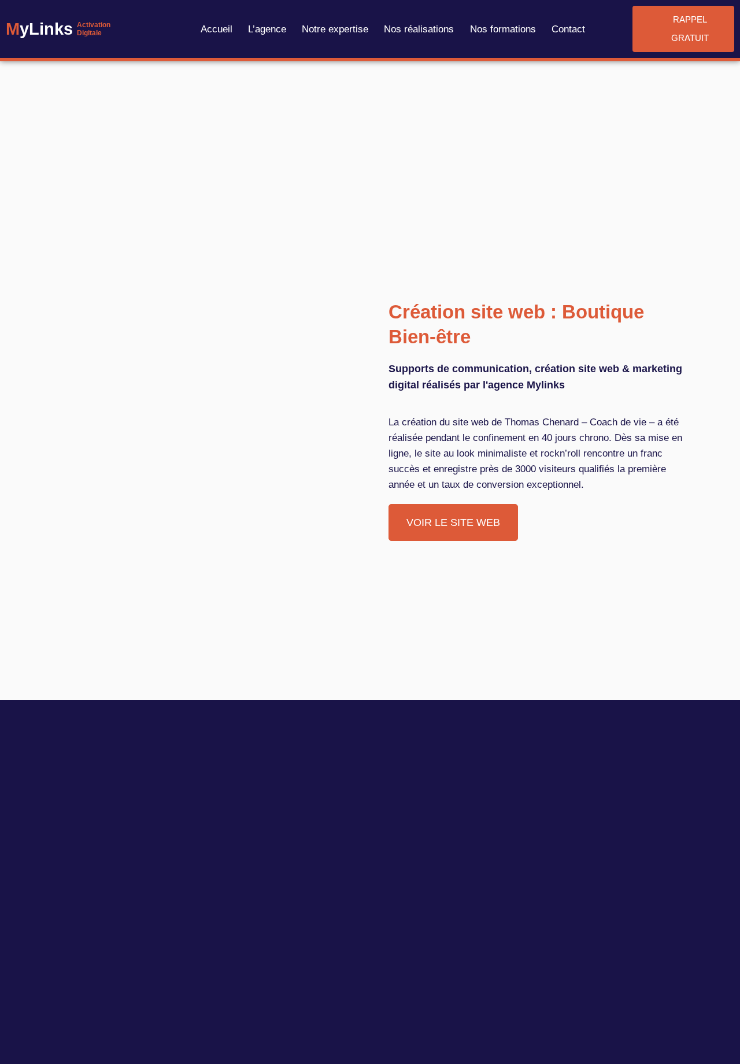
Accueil (216, 29)
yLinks (39, 29)
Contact (568, 29)
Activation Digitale (93, 29)
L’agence (267, 29)
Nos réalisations (419, 29)
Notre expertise (335, 29)
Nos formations (503, 29)
